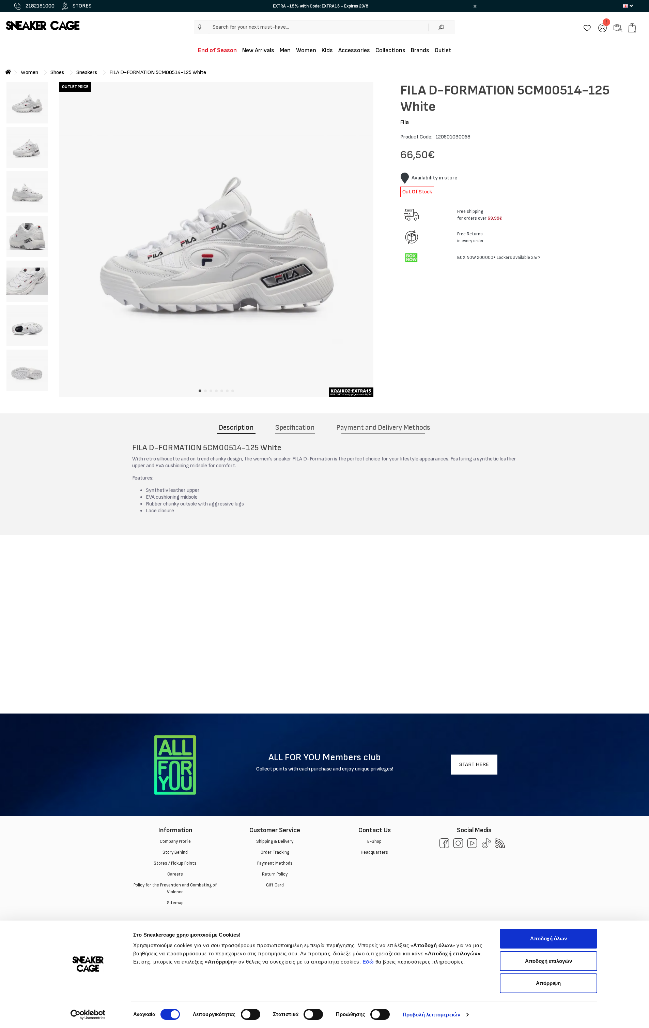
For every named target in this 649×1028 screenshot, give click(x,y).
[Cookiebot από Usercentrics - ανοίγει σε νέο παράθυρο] (88, 1015)
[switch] (250, 1014)
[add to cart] (632, 28)
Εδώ (368, 962)
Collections (390, 50)
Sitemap (175, 903)
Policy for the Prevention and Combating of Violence (175, 888)
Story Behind (175, 852)
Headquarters (374, 852)
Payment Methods (274, 863)
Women (306, 50)
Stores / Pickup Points (175, 863)
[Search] (441, 27)
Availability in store (435, 178)
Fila (404, 122)
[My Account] (602, 27)
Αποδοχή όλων (548, 938)
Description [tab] (236, 427)
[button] (200, 27)
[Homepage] (8, 72)
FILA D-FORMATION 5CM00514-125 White (157, 72)
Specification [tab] (294, 427)
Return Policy (275, 874)
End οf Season (217, 50)
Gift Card (274, 885)
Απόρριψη (548, 983)
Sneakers (86, 72)
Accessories (354, 50)
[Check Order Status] (618, 27)
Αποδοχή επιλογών (548, 961)
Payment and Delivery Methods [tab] (383, 427)
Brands (420, 50)
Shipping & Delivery (274, 841)
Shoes (57, 72)
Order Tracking (274, 852)
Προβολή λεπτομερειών (431, 1014)
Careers (175, 874)
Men (285, 50)
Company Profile (174, 841)
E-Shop (374, 841)
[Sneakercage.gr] (42, 25)
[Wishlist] (587, 27)
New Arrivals (258, 50)
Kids (327, 50)
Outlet (443, 50)
